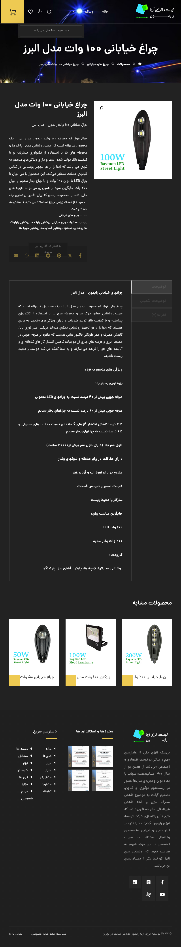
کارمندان (22, 770)
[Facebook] (162, 882)
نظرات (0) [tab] (159, 315)
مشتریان (45, 777)
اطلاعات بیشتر (127, 680)
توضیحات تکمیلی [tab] (153, 301)
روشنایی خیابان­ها (73, 228)
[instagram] (148, 882)
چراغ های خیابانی (69, 215)
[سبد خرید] (12, 12)
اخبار (48, 770)
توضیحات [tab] (158, 287)
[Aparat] (148, 894)
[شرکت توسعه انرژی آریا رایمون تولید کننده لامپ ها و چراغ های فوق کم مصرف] (156, 11)
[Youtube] (162, 894)
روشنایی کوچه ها (29, 228)
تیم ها (23, 777)
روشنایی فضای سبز (52, 228)
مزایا (25, 784)
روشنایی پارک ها (41, 222)
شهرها (47, 756)
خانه (48, 749)
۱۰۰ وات (72, 222)
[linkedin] (135, 882)
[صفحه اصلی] (140, 64)
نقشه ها (22, 749)
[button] (101, 108)
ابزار (48, 763)
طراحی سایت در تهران (116, 934)
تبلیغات (46, 791)
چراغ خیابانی (59, 222)
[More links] (73, 11)
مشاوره (46, 784)
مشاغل (23, 756)
